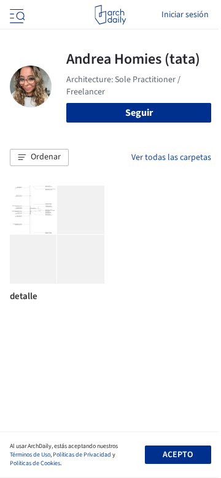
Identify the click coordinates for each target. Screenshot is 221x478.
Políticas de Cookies (35, 463)
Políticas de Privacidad (82, 454)
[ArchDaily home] (110, 15)
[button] (39, 157)
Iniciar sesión (185, 14)
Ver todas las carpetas (171, 157)
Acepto (178, 455)
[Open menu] (16, 14)
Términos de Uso (30, 454)
